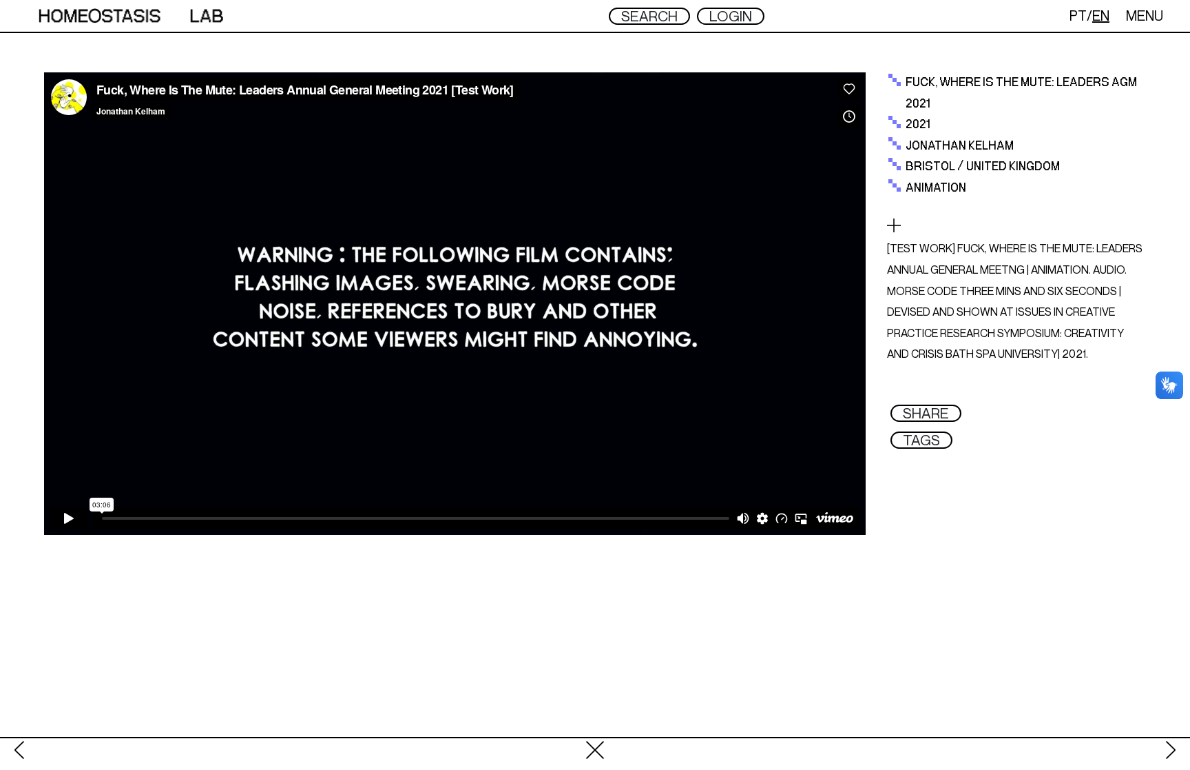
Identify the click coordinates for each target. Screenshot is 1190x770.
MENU (1144, 15)
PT (1078, 15)
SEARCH (649, 16)
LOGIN (730, 16)
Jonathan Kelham (960, 146)
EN (1100, 15)
